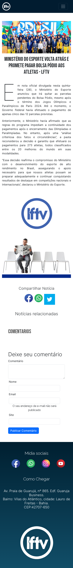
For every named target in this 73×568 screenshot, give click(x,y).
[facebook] (28, 298)
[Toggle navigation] (63, 6)
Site (11, 415)
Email (12, 394)
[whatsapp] (38, 298)
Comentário (15, 361)
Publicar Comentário (23, 430)
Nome (12, 381)
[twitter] (49, 299)
